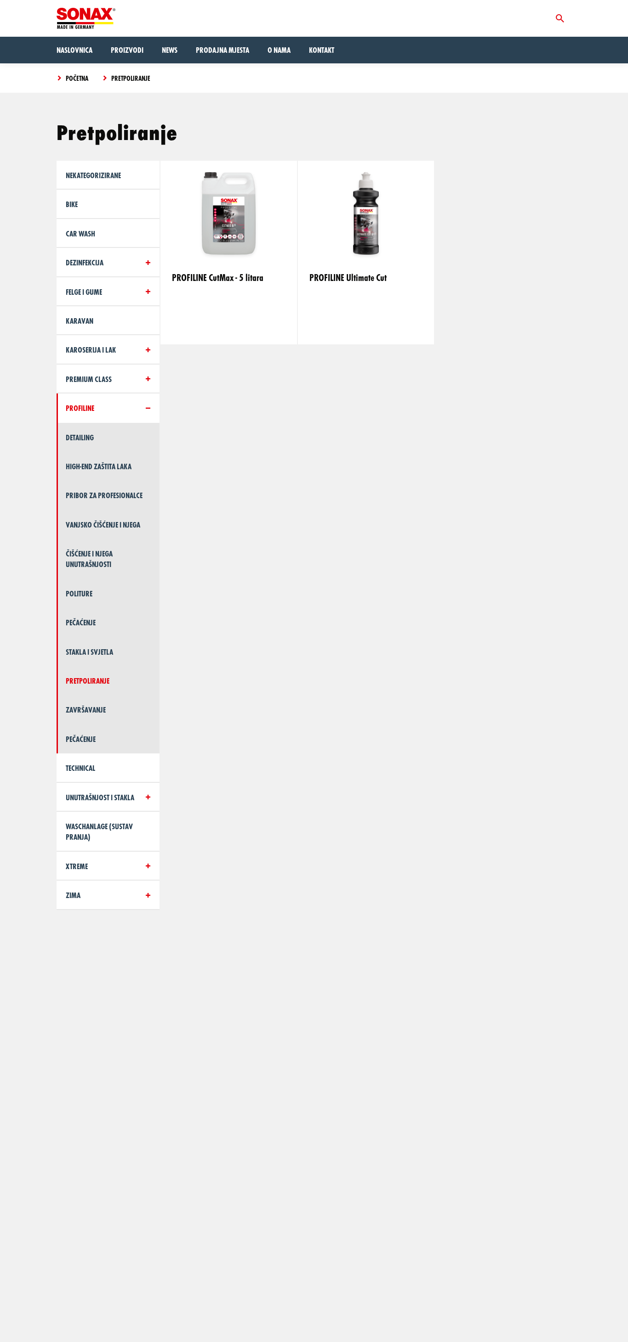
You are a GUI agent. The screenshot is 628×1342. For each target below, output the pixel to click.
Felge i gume (84, 291)
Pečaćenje (81, 622)
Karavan (79, 320)
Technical (80, 768)
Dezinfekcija (84, 262)
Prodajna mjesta (222, 50)
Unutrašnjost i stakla (100, 797)
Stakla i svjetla (89, 651)
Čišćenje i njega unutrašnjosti (89, 558)
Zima (73, 895)
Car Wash (80, 233)
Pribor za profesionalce (104, 495)
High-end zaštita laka (98, 466)
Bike (72, 204)
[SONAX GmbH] (86, 18)
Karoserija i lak (91, 349)
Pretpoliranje (130, 78)
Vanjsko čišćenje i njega (103, 524)
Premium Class (89, 379)
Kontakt (321, 50)
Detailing (80, 437)
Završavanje (86, 709)
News (169, 50)
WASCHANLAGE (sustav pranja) (99, 831)
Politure (79, 593)
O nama (279, 50)
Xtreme (77, 866)
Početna (77, 78)
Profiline (80, 408)
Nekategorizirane (93, 175)
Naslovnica (74, 50)
